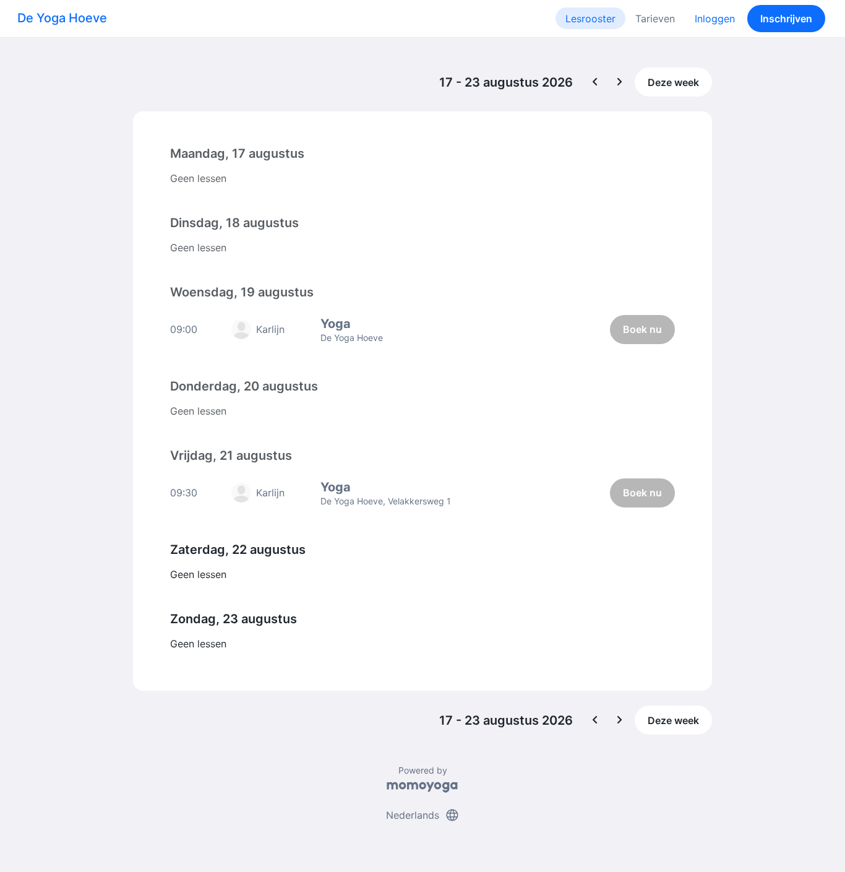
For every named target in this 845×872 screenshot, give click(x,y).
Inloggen (715, 18)
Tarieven (655, 18)
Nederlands (423, 815)
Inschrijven (786, 18)
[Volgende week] (619, 82)
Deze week (673, 82)
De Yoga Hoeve (62, 18)
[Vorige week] (595, 82)
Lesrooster (590, 18)
